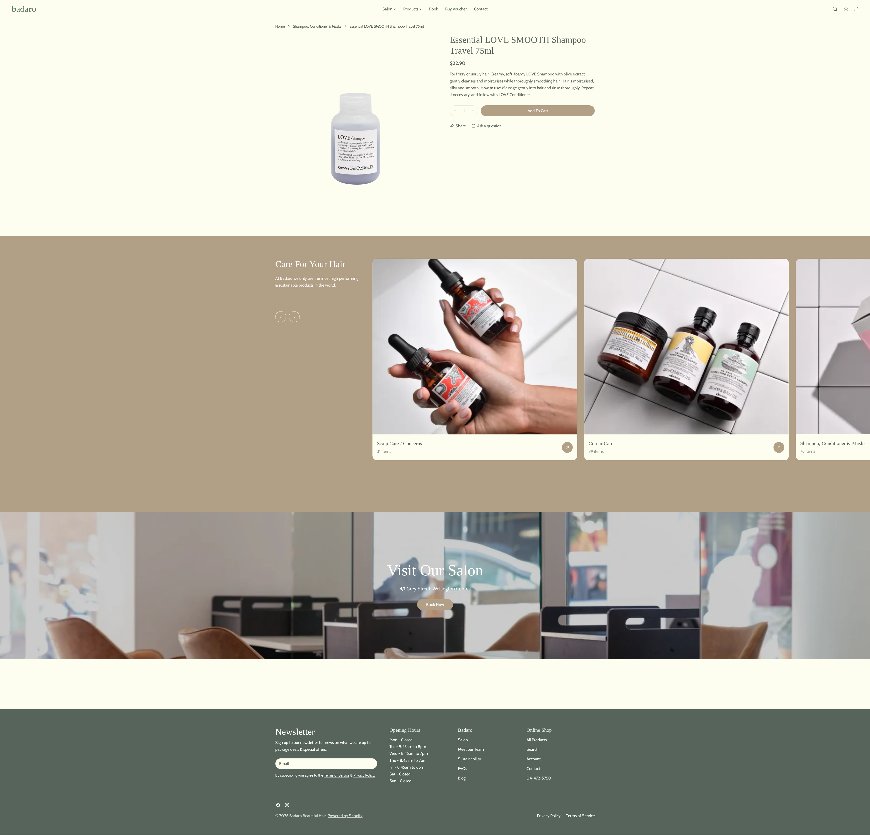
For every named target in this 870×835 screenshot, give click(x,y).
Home (280, 26)
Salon (463, 739)
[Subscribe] (372, 763)
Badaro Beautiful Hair (307, 815)
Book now (435, 604)
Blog (462, 777)
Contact (533, 768)
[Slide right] (294, 316)
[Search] (835, 9)
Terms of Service (336, 775)
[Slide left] (280, 316)
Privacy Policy (549, 815)
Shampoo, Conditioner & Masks (317, 26)
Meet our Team (471, 749)
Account (534, 758)
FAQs (462, 768)
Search (533, 749)
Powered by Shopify (345, 815)
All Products (537, 739)
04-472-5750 (539, 777)
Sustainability (469, 758)
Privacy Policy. (364, 775)
